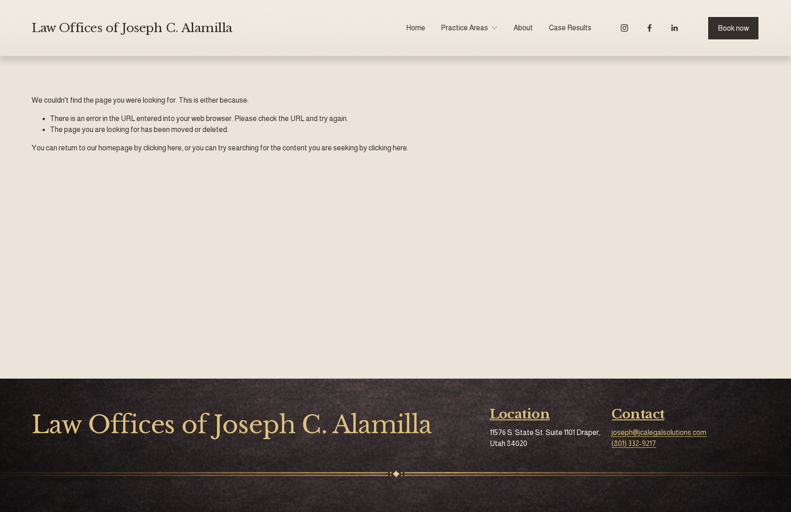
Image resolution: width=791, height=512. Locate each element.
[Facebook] (649, 28)
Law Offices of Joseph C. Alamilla (132, 27)
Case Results (570, 28)
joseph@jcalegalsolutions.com (659, 432)
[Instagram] (624, 28)
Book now (733, 28)
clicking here (162, 148)
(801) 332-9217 (634, 443)
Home (415, 28)
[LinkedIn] (674, 28)
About (523, 28)
